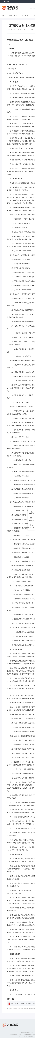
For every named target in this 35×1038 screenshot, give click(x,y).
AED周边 (25, 15)
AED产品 (12, 15)
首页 (3, 15)
